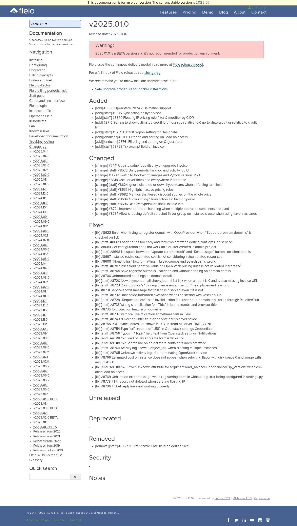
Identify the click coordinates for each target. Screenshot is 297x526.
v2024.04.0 (41, 268)
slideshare (268, 520)
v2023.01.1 (40, 422)
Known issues (39, 131)
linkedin (244, 520)
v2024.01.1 (40, 291)
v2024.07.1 (40, 235)
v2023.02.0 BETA (45, 417)
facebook (228, 520)
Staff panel (37, 96)
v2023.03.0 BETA (45, 408)
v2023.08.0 (41, 347)
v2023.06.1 (40, 370)
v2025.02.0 (41, 174)
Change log (37, 146)
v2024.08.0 (41, 230)
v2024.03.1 (40, 273)
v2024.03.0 (41, 277)
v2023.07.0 (41, 361)
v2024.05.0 (41, 258)
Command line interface (47, 101)
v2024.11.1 (39, 198)
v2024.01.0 (40, 296)
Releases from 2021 (46, 436)
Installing (36, 60)
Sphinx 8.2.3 (222, 498)
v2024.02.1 (40, 282)
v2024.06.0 (41, 249)
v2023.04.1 (40, 394)
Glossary (35, 460)
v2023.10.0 (40, 328)
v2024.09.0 (41, 221)
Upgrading (37, 70)
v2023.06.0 (41, 375)
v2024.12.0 (40, 193)
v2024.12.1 (40, 188)
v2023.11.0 (40, 319)
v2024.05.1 (40, 254)
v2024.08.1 (40, 226)
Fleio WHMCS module (45, 455)
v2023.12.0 (40, 305)
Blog (223, 12)
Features (168, 12)
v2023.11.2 (40, 310)
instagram (260, 520)
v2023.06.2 (41, 366)
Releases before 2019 (48, 450)
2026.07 (203, 2)
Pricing (190, 12)
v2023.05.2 (41, 380)
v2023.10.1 (40, 324)
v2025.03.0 (41, 165)
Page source (262, 498)
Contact (259, 12)
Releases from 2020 (47, 441)
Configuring (38, 65)
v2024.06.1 (40, 244)
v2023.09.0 (41, 338)
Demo (208, 12)
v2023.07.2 (41, 352)
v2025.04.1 (40, 151)
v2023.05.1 (40, 384)
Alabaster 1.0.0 (242, 498)
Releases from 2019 (46, 445)
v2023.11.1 (39, 315)
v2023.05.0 (41, 389)
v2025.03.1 (40, 160)
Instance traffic (40, 111)
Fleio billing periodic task (48, 91)
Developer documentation (48, 136)
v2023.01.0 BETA (45, 426)
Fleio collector (39, 85)
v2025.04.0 (41, 156)
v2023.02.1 (40, 412)
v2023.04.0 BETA (45, 399)
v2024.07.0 (41, 240)
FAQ (32, 126)
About (240, 12)
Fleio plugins (38, 106)
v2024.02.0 (41, 286)
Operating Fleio (41, 116)
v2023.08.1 (40, 342)
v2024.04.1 (40, 263)
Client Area (259, 7)
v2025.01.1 (40, 179)
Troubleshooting (41, 141)
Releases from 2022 (47, 431)
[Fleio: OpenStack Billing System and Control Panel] (22, 11)
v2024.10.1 (40, 207)
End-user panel (40, 80)
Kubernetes (37, 121)
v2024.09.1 (40, 216)
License (59, 520)
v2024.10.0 (40, 212)
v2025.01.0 (40, 184)
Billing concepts (41, 75)
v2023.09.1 (40, 333)
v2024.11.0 (40, 202)
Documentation (45, 33)
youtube (252, 520)
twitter (236, 520)
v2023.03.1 (40, 403)
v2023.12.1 (40, 300)
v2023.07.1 (40, 357)
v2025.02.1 (40, 170)
